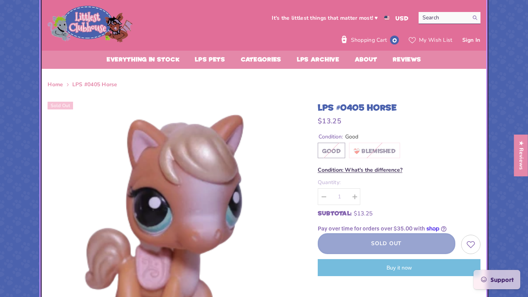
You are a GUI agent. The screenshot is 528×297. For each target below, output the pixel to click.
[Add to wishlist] (470, 244)
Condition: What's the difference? (360, 170)
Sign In (471, 40)
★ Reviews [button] (521, 155)
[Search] (449, 18)
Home (55, 84)
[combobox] (443, 18)
